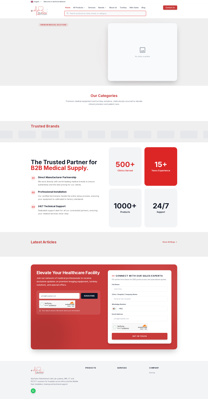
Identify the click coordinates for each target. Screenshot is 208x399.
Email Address (117, 314)
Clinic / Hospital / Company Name (124, 294)
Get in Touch (139, 336)
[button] (114, 308)
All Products (79, 8)
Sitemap (152, 373)
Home (67, 8)
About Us (113, 8)
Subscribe (89, 296)
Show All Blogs (169, 242)
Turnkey (123, 8)
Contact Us (170, 8)
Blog (143, 8)
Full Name (116, 284)
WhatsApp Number (119, 304)
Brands (102, 8)
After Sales (134, 8)
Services (91, 8)
